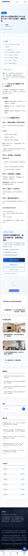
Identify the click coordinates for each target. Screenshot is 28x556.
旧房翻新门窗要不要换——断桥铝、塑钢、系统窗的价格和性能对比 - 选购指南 (14, 437)
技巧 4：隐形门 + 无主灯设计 (11, 60)
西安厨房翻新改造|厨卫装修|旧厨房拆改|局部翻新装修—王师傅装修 (14, 382)
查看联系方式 (14, 264)
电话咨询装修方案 (14, 260)
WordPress (20, 548)
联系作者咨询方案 (14, 290)
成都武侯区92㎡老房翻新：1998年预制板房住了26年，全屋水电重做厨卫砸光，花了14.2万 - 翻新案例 (14, 430)
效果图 (14, 474)
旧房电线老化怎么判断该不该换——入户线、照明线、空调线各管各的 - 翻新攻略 (13, 451)
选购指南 (14, 494)
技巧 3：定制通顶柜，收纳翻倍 (11, 57)
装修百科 (14, 489)
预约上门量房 (14, 269)
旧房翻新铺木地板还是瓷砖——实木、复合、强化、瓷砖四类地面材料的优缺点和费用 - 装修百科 (14, 444)
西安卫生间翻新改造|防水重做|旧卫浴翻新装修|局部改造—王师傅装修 (14, 392)
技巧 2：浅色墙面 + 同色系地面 (11, 54)
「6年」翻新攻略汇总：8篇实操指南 (12, 360)
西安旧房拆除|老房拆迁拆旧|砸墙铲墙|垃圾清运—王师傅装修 (14, 376)
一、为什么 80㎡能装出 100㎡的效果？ (12, 44)
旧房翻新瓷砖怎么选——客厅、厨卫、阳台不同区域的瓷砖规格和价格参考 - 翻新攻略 (14, 423)
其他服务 (14, 469)
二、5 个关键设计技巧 (8, 49)
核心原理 (7, 46)
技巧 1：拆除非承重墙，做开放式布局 (13, 52)
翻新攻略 (4, 12)
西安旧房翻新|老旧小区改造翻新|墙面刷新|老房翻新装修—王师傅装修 (14, 387)
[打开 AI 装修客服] (24, 549)
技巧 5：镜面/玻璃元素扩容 (10, 63)
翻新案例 (14, 484)
